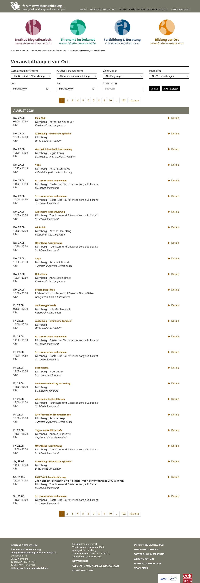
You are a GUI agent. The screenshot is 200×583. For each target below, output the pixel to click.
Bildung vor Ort (144, 558)
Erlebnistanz (41, 367)
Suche (83, 9)
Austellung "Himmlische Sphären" (53, 133)
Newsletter (141, 568)
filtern (154, 88)
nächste (134, 100)
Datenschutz (80, 561)
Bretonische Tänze (45, 289)
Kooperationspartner (147, 563)
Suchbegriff (110, 83)
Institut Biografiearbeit (149, 544)
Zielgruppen (110, 70)
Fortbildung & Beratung (149, 554)
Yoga (38, 164)
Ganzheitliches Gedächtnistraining (53, 149)
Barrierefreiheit (181, 9)
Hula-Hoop (41, 274)
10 (110, 100)
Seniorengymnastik (45, 305)
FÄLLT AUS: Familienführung (50, 477)
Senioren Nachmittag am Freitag (52, 383)
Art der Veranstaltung (70, 70)
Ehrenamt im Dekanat (147, 549)
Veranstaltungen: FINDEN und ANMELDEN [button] (143, 9)
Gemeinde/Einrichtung (24, 70)
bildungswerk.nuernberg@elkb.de (29, 568)
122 (123, 100)
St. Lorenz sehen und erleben (51, 180)
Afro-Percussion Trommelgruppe (53, 414)
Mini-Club (40, 118)
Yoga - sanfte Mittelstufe (48, 430)
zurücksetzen (171, 88)
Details (175, 118)
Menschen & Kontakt (102, 9)
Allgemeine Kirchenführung (50, 211)
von (13, 83)
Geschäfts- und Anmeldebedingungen (95, 565)
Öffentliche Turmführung (48, 242)
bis (58, 83)
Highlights (155, 70)
